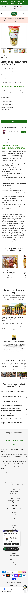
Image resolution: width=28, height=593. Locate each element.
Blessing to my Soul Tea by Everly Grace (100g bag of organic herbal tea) (13, 131)
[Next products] (25, 128)
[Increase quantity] (7, 116)
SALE (3, 441)
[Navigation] (1, 13)
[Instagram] (10, 508)
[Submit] (25, 473)
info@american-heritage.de (16, 483)
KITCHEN (4, 437)
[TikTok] (20, 508)
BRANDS (8, 441)
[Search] (23, 13)
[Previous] (3, 374)
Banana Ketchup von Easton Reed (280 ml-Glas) (13, 538)
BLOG (21, 441)
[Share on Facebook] (1, 140)
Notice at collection (7, 591)
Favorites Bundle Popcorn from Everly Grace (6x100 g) (10, 273)
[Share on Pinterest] (8, 140)
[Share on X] (4, 140)
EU (25, 441)
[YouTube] (17, 508)
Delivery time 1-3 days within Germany (12, 82)
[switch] (25, 591)
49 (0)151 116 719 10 (17, 484)
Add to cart (10, 280)
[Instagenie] (23, 378)
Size (2, 75)
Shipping (10, 71)
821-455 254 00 (18, 481)
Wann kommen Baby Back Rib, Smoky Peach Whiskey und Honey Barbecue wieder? (13, 319)
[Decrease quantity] (2, 116)
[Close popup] (19, 532)
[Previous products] (22, 128)
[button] (3, 36)
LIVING (17, 437)
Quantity (3, 113)
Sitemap (14, 584)
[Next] (25, 374)
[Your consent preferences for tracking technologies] (2, 591)
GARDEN (23, 437)
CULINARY (11, 437)
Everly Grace (4, 57)
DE (14, 444)
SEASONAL (15, 441)
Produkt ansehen (7, 544)
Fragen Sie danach (15, 544)
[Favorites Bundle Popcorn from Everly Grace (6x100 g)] (10, 262)
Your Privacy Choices (11, 589)
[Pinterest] (14, 508)
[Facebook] (7, 508)
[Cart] (26, 13)
